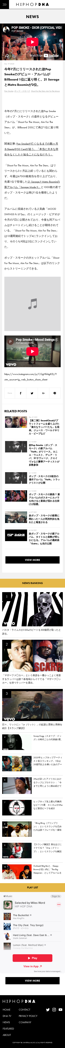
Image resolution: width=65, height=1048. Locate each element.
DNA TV (7, 1016)
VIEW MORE (32, 560)
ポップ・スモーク (22, 91)
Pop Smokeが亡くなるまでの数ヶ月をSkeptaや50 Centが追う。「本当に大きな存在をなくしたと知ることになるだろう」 (31, 149)
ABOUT (7, 1035)
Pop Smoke (8, 91)
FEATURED (8, 1028)
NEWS (6, 1022)
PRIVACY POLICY (28, 1016)
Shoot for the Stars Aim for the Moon (45, 91)
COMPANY (25, 1022)
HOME (6, 1009)
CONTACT (24, 1009)
